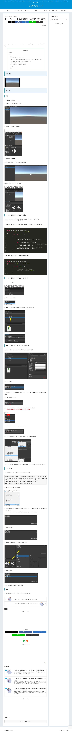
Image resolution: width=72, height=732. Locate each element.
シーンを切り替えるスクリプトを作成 (17, 57)
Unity (6, 608)
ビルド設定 (12, 66)
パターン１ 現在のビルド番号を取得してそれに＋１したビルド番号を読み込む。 (26, 59)
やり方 (10, 54)
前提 (10, 56)
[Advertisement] (25, 34)
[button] (39, 22)
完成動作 (10, 52)
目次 (24, 50)
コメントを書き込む (25, 721)
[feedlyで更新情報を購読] (24, 641)
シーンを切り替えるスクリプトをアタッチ (18, 62)
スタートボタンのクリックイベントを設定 (18, 64)
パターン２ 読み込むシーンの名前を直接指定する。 (21, 61)
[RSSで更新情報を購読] (27, 641)
